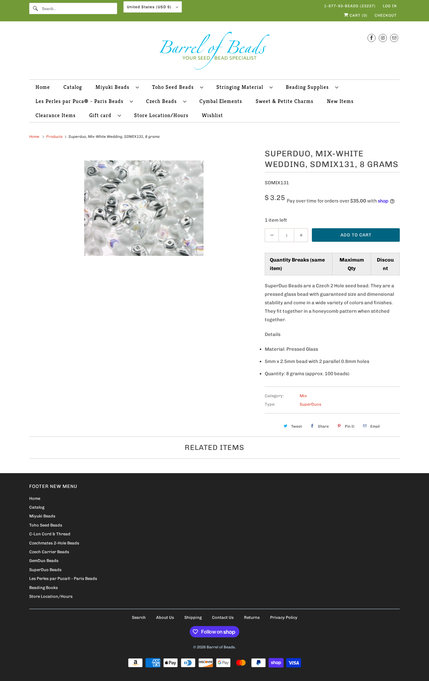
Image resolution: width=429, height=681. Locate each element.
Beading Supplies (309, 87)
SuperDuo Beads (45, 569)
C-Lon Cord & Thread (49, 534)
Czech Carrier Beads (49, 551)
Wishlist (212, 115)
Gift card (102, 115)
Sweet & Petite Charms (284, 101)
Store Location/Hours (161, 115)
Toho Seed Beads (174, 87)
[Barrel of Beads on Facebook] (371, 38)
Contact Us (223, 617)
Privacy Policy (283, 617)
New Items (340, 101)
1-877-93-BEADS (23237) (350, 6)
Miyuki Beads (114, 87)
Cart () (357, 15)
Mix (303, 395)
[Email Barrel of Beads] (394, 38)
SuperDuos (310, 404)
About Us (165, 617)
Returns (252, 617)
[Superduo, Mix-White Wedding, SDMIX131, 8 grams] (144, 208)
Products (54, 136)
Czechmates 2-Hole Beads (54, 543)
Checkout (386, 15)
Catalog (72, 87)
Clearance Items (55, 115)
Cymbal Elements (220, 101)
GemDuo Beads (43, 560)
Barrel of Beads (221, 647)
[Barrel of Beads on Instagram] (383, 38)
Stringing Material (241, 87)
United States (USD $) (150, 7)
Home (42, 87)
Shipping (193, 617)
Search (139, 617)
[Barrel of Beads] (214, 52)
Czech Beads (163, 101)
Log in (390, 6)
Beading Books (43, 587)
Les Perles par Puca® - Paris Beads (81, 101)
